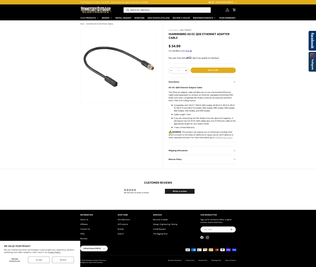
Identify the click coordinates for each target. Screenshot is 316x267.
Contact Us (85, 229)
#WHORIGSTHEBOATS (203, 18)
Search (121, 234)
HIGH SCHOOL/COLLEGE (159, 18)
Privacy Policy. (54, 252)
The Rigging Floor (160, 234)
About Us (84, 219)
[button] (234, 10)
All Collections (124, 219)
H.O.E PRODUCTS (88, 18)
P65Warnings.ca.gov (223, 137)
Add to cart (213, 70)
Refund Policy (202, 260)
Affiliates (84, 224)
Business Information (175, 260)
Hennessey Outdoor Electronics (96, 260)
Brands (121, 229)
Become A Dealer (160, 219)
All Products (123, 224)
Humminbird (173, 30)
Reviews (83, 238)
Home (82, 24)
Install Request (159, 229)
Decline (63, 260)
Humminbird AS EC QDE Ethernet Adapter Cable (100, 24)
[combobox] (167, 10)
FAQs (82, 234)
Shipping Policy (216, 260)
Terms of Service (230, 260)
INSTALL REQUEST (123, 18)
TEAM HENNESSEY (227, 18)
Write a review (180, 191)
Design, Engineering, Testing (165, 224)
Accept (39, 260)
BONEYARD (139, 18)
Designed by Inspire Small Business (91, 262)
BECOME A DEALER (181, 18)
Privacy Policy (190, 260)
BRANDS (105, 18)
